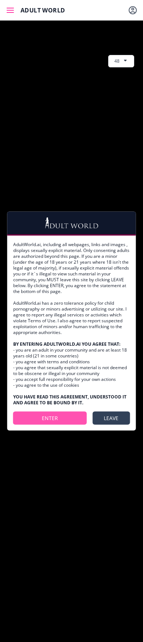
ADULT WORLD (43, 10)
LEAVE (111, 418)
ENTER (50, 418)
